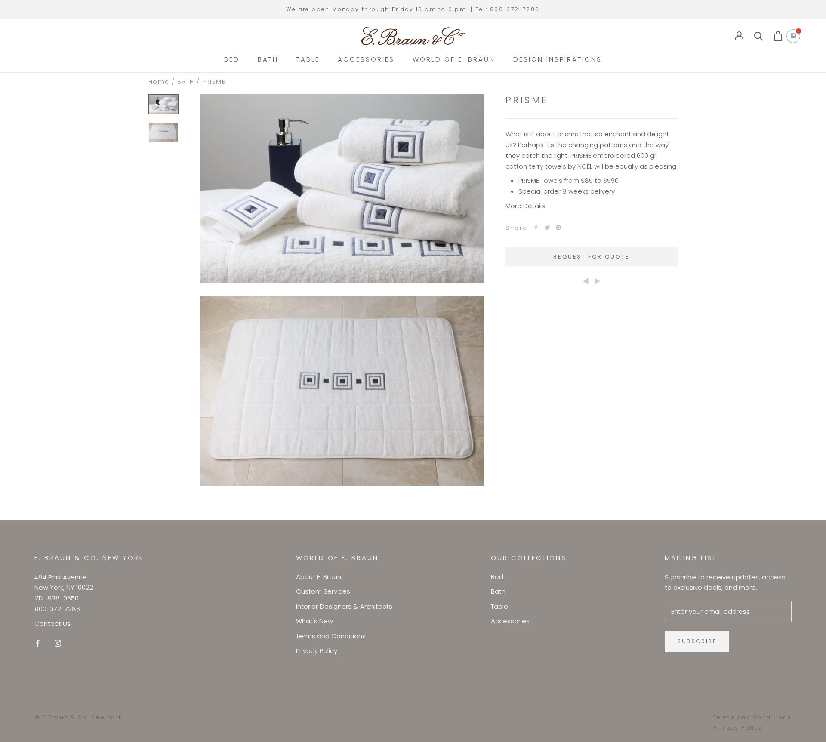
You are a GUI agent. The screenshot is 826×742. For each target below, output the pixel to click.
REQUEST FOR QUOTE (591, 256)
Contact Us (52, 623)
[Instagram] (58, 642)
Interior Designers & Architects (344, 606)
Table (499, 606)
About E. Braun (318, 576)
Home (159, 81)
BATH (268, 59)
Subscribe (697, 641)
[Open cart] (778, 36)
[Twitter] (547, 227)
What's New (314, 620)
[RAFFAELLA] (597, 280)
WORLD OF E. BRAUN (454, 59)
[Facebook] (536, 227)
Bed (497, 576)
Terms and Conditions (331, 635)
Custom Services (323, 591)
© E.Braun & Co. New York (78, 717)
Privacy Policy (316, 650)
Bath (498, 591)
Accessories (510, 620)
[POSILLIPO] (586, 280)
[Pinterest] (558, 227)
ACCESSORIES (366, 59)
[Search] (758, 35)
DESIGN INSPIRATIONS (557, 59)
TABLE (308, 59)
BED (232, 59)
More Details (525, 205)
